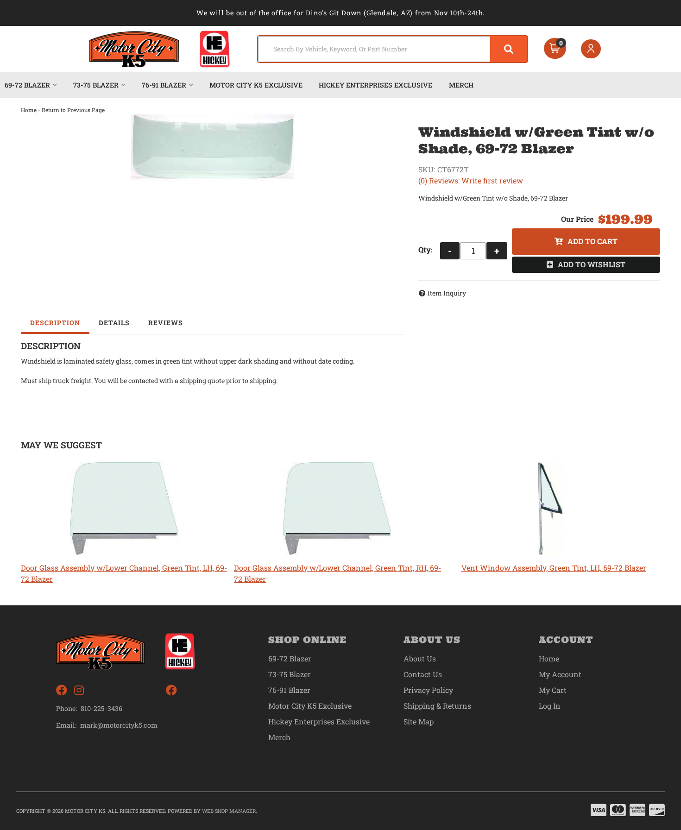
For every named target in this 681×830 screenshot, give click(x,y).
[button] (392, 49)
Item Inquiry (447, 293)
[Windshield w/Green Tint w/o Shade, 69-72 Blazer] (212, 147)
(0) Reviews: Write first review (470, 180)
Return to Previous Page (73, 109)
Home (29, 109)
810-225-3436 (101, 708)
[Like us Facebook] (61, 690)
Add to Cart (593, 241)
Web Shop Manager (229, 810)
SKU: (426, 169)
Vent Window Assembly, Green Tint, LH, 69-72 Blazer (553, 567)
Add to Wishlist (591, 264)
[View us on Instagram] (79, 690)
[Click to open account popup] (591, 49)
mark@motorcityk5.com (119, 725)
